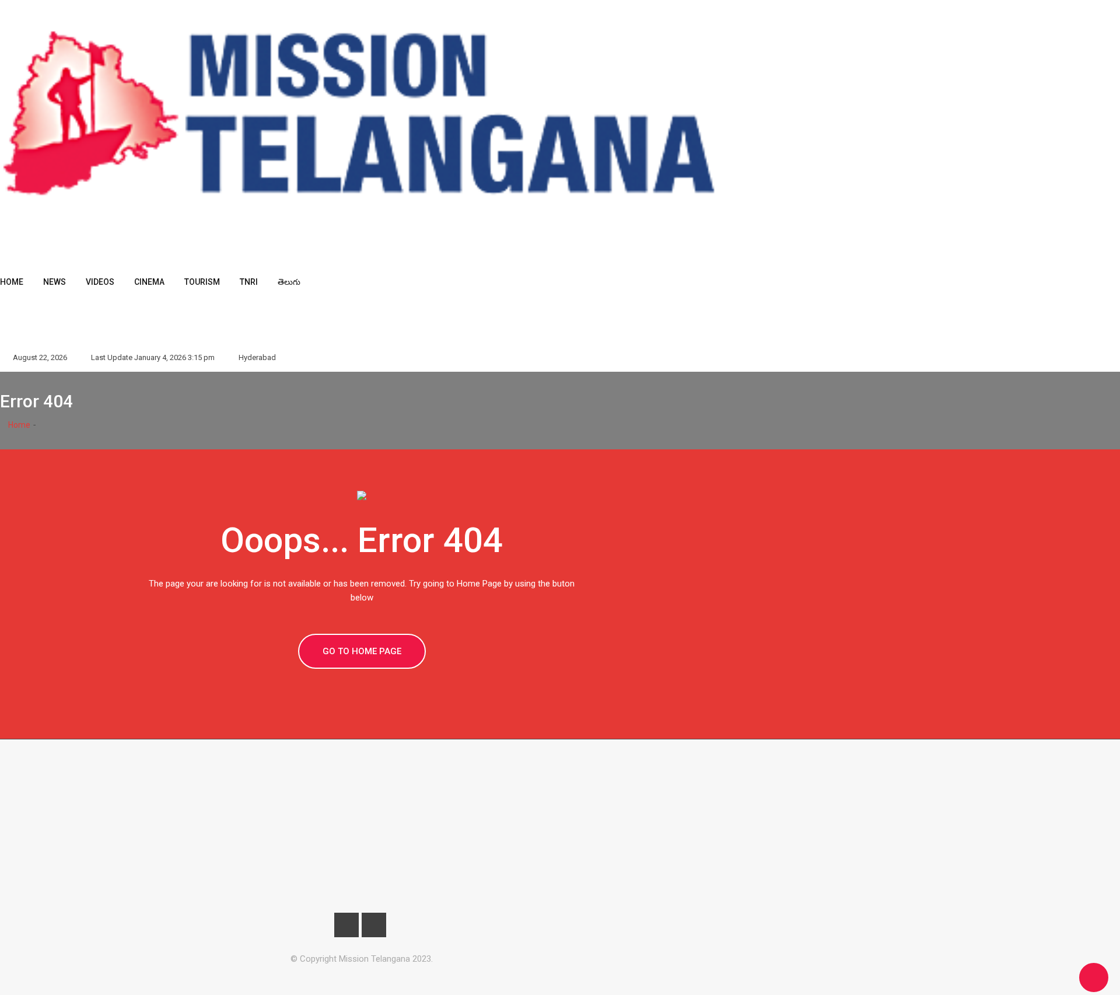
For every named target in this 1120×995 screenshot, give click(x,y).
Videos (100, 282)
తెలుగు (289, 282)
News (54, 282)
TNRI (249, 282)
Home (11, 282)
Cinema (149, 282)
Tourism (202, 282)
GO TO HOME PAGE (362, 651)
